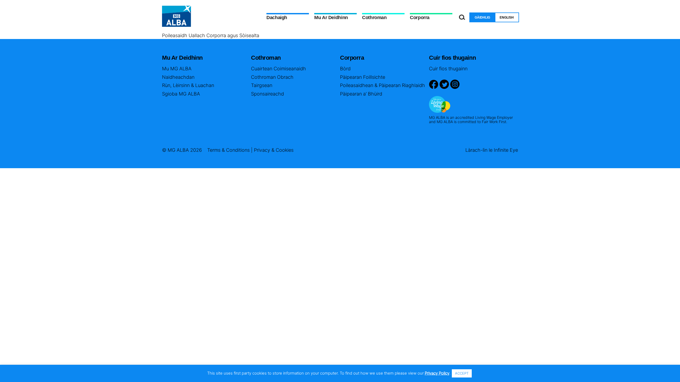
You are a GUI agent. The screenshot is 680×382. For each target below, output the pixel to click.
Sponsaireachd (267, 94)
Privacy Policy (437, 373)
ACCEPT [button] (462, 373)
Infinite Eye (506, 150)
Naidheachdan (178, 77)
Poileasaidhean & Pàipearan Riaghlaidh (382, 85)
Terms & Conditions (228, 150)
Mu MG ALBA (177, 68)
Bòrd (345, 68)
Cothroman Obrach (272, 77)
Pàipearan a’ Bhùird (361, 94)
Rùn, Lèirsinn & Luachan (188, 85)
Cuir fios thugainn (448, 68)
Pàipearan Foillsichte (362, 77)
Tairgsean (261, 85)
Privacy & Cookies (274, 150)
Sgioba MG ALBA (181, 94)
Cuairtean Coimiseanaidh (278, 68)
